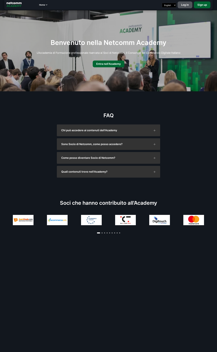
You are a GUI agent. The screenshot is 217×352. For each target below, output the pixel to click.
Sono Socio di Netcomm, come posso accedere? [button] (92, 144)
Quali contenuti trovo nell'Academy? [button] (84, 171)
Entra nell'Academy (108, 63)
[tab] (108, 130)
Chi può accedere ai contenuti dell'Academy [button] (89, 130)
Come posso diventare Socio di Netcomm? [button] (88, 157)
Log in (185, 4)
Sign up (202, 4)
